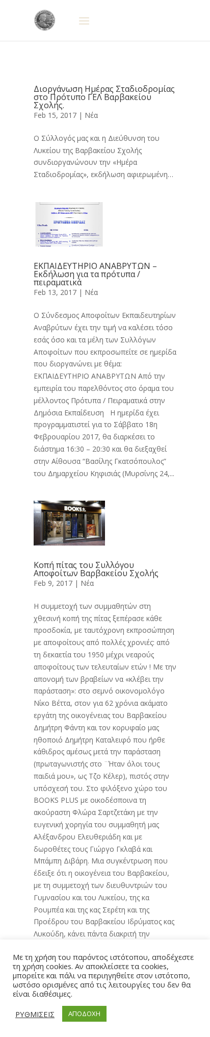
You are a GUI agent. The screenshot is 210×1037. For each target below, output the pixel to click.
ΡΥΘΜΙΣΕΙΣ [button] (35, 1014)
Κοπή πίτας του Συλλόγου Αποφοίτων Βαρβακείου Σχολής (96, 569)
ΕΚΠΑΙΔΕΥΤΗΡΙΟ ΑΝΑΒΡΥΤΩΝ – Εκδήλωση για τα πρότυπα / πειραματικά (95, 274)
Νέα (91, 115)
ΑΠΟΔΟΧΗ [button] (84, 1013)
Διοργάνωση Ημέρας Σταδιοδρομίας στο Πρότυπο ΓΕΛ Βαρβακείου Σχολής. (104, 97)
